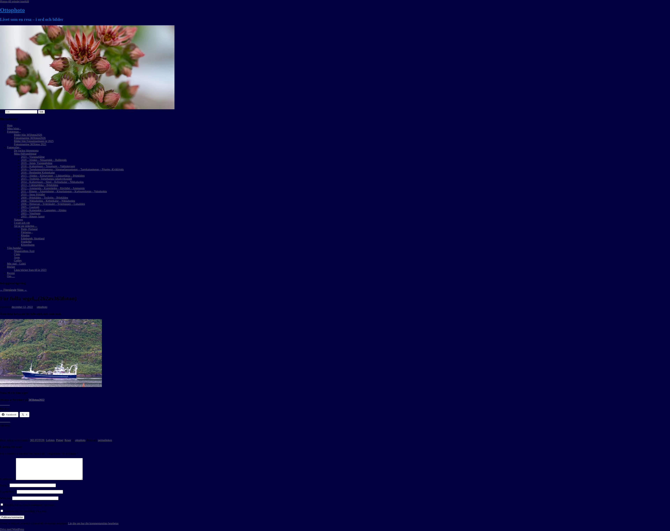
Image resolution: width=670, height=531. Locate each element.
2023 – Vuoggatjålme (33, 156)
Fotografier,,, (14, 147)
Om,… (11, 276)
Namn (4, 485)
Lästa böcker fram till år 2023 (30, 269)
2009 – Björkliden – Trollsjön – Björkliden (44, 197)
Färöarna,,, (27, 232)
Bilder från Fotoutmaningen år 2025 (34, 141)
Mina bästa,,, (14, 128)
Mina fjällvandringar (25, 153)
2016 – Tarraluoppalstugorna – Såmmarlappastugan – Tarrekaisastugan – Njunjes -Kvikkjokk (72, 169)
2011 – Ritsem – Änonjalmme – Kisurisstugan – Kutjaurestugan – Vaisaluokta (64, 191)
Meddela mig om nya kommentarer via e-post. (29, 504)
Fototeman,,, (14, 131)
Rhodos (25, 235)
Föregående (8, 289)
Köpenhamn (28, 244)
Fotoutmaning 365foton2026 (30, 138)
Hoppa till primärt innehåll (14, 1)
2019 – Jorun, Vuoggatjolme (36, 163)
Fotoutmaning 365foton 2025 (30, 144)
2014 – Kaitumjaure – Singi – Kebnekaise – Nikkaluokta (52, 181)
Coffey (18, 260)
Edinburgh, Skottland (32, 238)
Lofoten (50, 440)
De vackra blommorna (26, 150)
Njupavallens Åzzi (24, 251)
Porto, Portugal (29, 229)
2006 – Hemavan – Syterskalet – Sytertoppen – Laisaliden (53, 203)
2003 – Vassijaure (30, 213)
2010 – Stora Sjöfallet (33, 194)
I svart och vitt (22, 222)
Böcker (11, 266)
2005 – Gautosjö (30, 207)
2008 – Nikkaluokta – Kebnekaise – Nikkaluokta (48, 200)
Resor (68, 440)
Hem (9, 125)
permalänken (105, 440)
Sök (2, 111)
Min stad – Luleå (16, 263)
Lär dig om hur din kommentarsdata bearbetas (93, 523)
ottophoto (42, 306)
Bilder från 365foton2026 (28, 134)
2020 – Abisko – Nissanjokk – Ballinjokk (44, 159)
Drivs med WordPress (12, 529)
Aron (17, 257)
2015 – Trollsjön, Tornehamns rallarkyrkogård (46, 178)
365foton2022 (36, 399)
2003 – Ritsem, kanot (32, 216)
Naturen (18, 219)
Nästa (22, 289)
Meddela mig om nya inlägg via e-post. (25, 511)
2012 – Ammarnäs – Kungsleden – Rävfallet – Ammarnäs (53, 188)
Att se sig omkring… (25, 225)
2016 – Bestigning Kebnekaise (38, 172)
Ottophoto (12, 10)
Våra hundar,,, (15, 247)
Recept (11, 273)
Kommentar (7, 479)
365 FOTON (37, 440)
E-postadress (8, 491)
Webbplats (6, 498)
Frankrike (26, 241)
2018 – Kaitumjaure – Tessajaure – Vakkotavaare (48, 166)
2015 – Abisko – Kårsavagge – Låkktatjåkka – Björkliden (53, 175)
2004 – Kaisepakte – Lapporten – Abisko (43, 210)
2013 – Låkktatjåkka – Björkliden (39, 185)
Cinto (17, 254)
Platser (59, 440)
